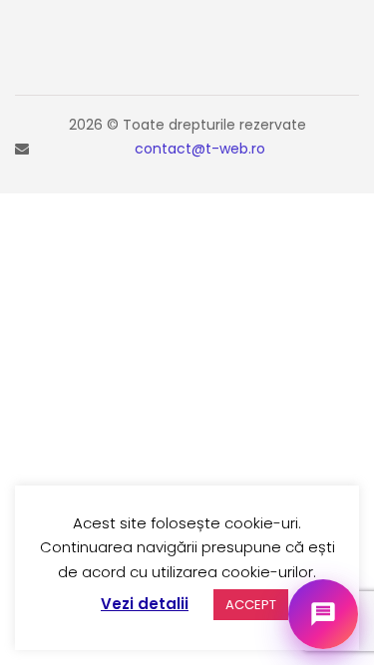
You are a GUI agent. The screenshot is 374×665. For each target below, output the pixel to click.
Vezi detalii (144, 603)
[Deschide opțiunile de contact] (323, 614)
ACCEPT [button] (250, 604)
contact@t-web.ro (200, 149)
